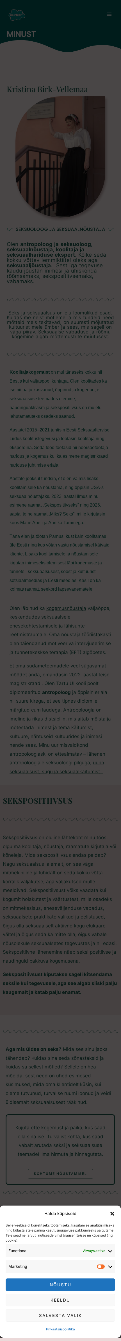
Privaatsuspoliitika (60, 1329)
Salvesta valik (60, 1315)
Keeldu (60, 1300)
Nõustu (60, 1284)
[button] (112, 1213)
